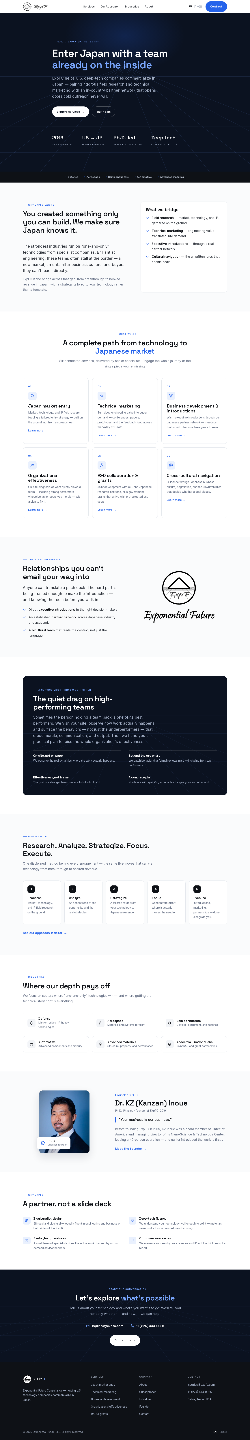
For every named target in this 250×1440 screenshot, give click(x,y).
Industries (132, 6)
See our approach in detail (45, 933)
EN (190, 6)
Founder (144, 1406)
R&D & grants (99, 1414)
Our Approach (109, 6)
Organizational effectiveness (109, 1406)
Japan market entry (103, 1384)
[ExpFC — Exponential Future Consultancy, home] (35, 6)
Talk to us (103, 112)
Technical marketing (103, 1392)
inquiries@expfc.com (107, 1326)
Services (89, 6)
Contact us (125, 1340)
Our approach (147, 1392)
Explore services (70, 112)
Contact (216, 6)
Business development (105, 1399)
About (149, 6)
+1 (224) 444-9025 (150, 1326)
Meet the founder (131, 1149)
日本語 (198, 6)
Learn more (37, 430)
